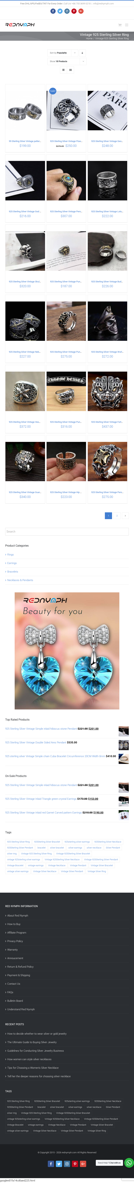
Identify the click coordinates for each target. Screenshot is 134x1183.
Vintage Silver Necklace (44, 871)
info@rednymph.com (103, 3)
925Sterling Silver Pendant (20, 847)
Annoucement (15, 958)
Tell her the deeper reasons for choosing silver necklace (39, 1076)
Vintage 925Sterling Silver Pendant (101, 859)
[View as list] (70, 70)
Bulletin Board (15, 1000)
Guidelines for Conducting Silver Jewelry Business (35, 1050)
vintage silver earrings (18, 871)
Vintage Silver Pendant (72, 871)
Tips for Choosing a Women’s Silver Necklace (33, 1067)
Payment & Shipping (18, 975)
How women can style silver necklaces (29, 1059)
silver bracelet (57, 847)
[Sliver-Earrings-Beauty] (67, 594)
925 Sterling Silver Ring (18, 841)
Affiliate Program (16, 932)
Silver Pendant (113, 847)
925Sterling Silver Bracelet (47, 841)
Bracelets (12, 571)
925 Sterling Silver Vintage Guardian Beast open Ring (35, 492)
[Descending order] (82, 53)
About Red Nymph (17, 915)
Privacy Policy (15, 941)
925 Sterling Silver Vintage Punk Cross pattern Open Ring (78, 352)
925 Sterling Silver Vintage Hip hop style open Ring (74, 492)
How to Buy (13, 924)
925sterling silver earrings (77, 841)
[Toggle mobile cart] (120, 25)
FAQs (10, 992)
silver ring (12, 853)
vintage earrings (36, 865)
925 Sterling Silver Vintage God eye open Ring (31, 211)
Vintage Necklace (56, 865)
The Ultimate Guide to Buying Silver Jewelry (32, 1042)
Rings (10, 554)
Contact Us (13, 983)
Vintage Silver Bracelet (102, 865)
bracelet (42, 847)
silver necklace (94, 847)
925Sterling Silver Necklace (107, 841)
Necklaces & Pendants (20, 580)
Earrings (12, 563)
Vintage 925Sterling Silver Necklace (62, 859)
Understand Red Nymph (21, 1009)
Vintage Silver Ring (97, 871)
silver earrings (75, 847)
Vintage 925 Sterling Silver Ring (36, 853)
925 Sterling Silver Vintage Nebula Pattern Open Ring (34, 352)
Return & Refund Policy (20, 966)
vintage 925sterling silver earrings (23, 859)
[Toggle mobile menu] (127, 25)
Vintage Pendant (78, 865)
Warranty (12, 949)
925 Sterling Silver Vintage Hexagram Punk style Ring (35, 422)
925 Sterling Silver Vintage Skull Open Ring (30, 281)
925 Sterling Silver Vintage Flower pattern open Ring (75, 141)
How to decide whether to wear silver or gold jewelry (36, 1033)
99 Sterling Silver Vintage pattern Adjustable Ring (33, 141)
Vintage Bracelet (15, 865)
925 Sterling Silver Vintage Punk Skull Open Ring (73, 281)
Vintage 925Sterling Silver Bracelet (73, 853)
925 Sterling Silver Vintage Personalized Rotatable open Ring (79, 211)
